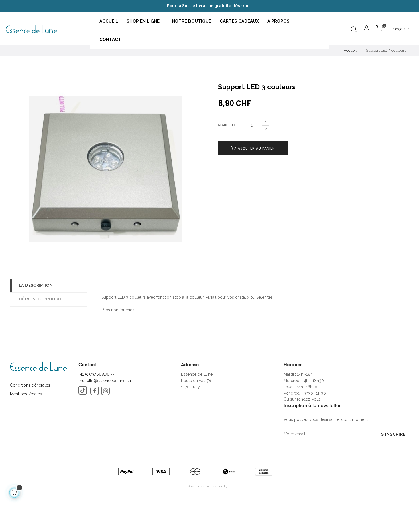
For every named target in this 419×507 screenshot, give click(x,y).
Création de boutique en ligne (209, 486)
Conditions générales (30, 385)
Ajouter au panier (256, 148)
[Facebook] (94, 391)
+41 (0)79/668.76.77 (96, 374)
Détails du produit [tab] (40, 299)
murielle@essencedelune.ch (104, 380)
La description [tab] (36, 286)
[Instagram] (105, 391)
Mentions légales (26, 394)
